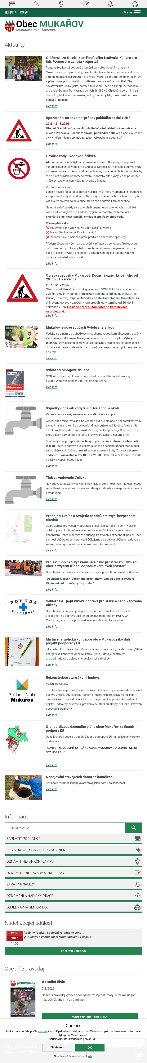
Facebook (7, 12)
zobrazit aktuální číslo (89, 1017)
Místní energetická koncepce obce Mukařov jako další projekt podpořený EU (88, 641)
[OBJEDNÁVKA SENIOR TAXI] (134, 4)
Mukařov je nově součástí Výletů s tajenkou (80, 327)
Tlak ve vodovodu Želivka (66, 478)
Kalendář (12, 12)
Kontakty (17, 12)
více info (51, 106)
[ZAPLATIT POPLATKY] (12, 4)
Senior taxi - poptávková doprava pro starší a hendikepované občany (94, 603)
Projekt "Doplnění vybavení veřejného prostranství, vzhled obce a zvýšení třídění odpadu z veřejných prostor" (91, 564)
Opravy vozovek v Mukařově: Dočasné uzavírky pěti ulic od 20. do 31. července (92, 277)
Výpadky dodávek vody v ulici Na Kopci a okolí (82, 408)
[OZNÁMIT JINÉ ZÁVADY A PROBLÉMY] (86, 4)
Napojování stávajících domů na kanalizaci (80, 777)
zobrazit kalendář (73, 951)
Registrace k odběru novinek (27, 12)
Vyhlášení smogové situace (67, 370)
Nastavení (57, 1047)
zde (90, 1056)
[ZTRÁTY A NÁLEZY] (110, 4)
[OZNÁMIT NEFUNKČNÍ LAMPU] (61, 4)
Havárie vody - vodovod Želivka (71, 156)
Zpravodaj (22, 12)
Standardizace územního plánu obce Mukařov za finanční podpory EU (91, 728)
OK (90, 1047)
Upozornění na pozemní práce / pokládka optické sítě (88, 118)
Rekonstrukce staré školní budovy (73, 677)
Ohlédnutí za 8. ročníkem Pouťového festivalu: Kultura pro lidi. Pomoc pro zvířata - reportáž (91, 60)
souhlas (42, 1031)
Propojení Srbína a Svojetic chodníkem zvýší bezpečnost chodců (91, 518)
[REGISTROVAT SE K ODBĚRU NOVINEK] (36, 4)
